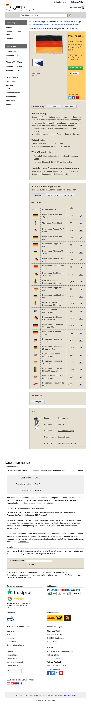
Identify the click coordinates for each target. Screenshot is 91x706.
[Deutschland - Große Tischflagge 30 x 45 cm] (35, 306)
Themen (9, 39)
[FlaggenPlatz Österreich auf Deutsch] (8, 684)
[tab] (39, 107)
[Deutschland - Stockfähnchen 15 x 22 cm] (35, 277)
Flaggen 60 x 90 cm (14, 62)
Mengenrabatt (69, 106)
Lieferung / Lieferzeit (15, 662)
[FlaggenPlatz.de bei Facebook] (49, 674)
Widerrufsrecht (12, 666)
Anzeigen (37, 402)
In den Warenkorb (75, 68)
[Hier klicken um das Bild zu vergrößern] (49, 56)
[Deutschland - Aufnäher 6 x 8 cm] (35, 299)
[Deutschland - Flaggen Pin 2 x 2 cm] (35, 233)
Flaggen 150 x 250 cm (13, 72)
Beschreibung (38, 106)
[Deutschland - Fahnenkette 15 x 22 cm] (35, 364)
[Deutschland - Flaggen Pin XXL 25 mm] (35, 342)
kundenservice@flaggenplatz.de (55, 174)
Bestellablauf (12, 651)
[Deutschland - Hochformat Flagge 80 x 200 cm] (35, 372)
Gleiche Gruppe (52, 195)
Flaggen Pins (11, 96)
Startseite (10, 28)
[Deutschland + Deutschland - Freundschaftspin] (35, 379)
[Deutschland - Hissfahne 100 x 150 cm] (35, 335)
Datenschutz (12, 642)
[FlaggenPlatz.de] (24, 7)
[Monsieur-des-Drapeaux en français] (20, 684)
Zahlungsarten (12, 658)
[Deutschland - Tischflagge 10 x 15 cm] (35, 225)
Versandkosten (12, 655)
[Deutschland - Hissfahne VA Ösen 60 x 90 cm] (35, 328)
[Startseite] (30, 22)
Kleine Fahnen (12, 77)
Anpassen (75, 73)
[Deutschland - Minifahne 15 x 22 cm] (35, 269)
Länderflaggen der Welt (13, 33)
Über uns (10, 631)
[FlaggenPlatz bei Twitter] (53, 674)
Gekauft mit (68, 195)
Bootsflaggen (11, 105)
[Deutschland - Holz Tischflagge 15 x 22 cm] (35, 284)
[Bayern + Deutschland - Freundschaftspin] (35, 357)
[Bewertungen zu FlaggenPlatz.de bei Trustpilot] (19, 594)
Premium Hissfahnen (10, 87)
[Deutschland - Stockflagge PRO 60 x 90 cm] (35, 320)
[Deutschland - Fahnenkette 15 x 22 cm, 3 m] (35, 350)
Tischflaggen (11, 51)
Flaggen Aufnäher (13, 92)
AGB (8, 634)
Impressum (11, 638)
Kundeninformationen (15, 645)
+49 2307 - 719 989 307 (56, 666)
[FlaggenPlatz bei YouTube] (61, 674)
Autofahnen (10, 101)
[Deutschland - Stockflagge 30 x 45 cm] (35, 262)
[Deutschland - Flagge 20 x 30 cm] (35, 291)
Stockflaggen (11, 81)
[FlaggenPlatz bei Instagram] (57, 674)
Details (54, 106)
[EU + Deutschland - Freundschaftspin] (35, 313)
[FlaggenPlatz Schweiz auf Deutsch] (12, 684)
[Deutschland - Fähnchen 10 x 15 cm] (35, 255)
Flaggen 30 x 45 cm (14, 66)
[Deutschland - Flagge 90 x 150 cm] (35, 218)
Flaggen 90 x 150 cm (13, 56)
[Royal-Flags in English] (16, 684)
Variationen (38, 195)
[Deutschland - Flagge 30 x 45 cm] (35, 240)
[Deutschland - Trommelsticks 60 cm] (35, 386)
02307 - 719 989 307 (55, 658)
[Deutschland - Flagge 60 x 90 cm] (35, 247)
